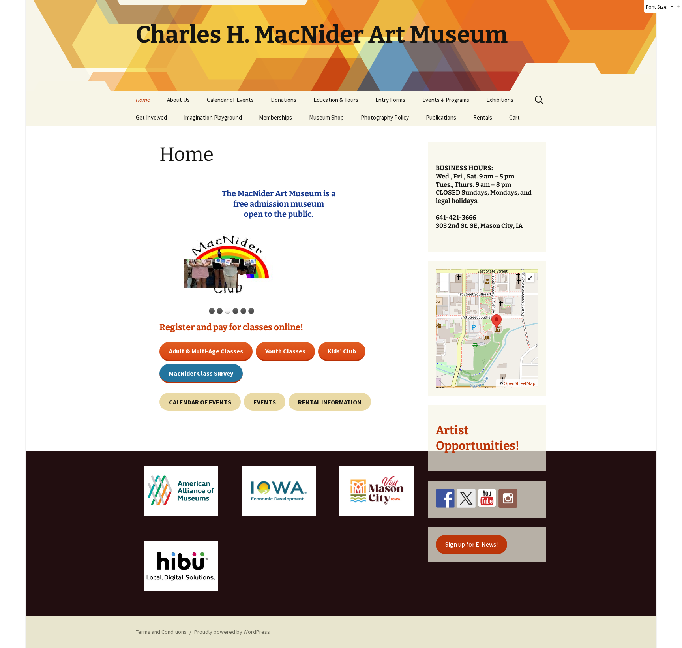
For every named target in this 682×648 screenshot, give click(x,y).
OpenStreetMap (519, 383)
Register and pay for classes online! (231, 327)
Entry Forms (390, 99)
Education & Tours (335, 99)
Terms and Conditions (161, 631)
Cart (514, 117)
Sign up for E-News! (471, 544)
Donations (283, 99)
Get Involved (151, 117)
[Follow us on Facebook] (445, 498)
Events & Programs (445, 99)
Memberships (275, 117)
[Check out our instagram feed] (507, 498)
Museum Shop (326, 117)
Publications (441, 117)
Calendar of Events (230, 99)
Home (143, 99)
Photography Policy (385, 117)
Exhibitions (499, 99)
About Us (178, 99)
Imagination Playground (213, 117)
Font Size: (656, 7)
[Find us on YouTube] (487, 498)
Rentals (482, 117)
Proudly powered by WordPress (232, 631)
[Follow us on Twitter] (466, 498)
